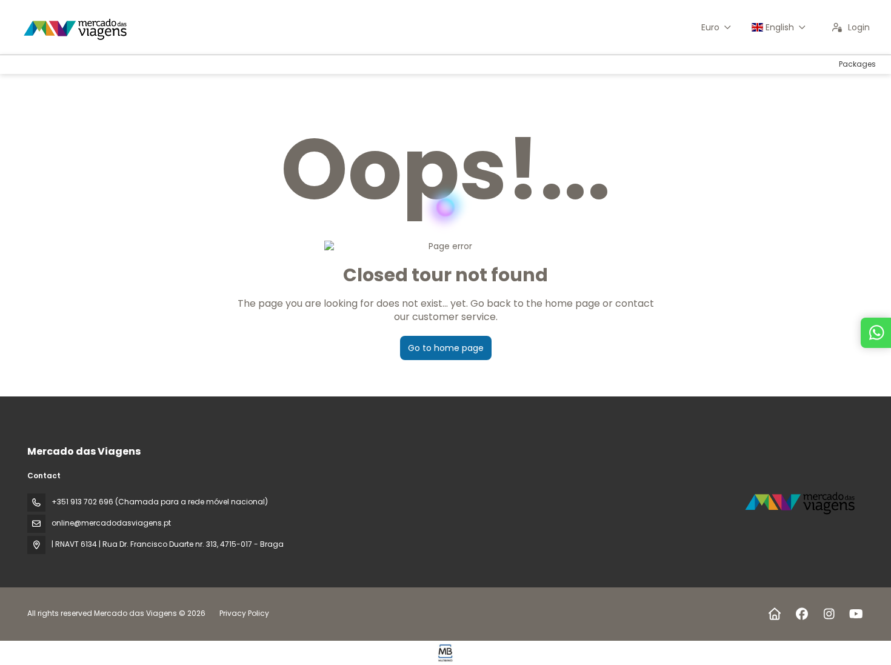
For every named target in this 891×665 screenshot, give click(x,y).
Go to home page (446, 348)
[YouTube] (856, 614)
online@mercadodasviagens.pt (111, 523)
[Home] (774, 614)
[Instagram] (828, 614)
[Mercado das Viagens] (802, 501)
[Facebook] (801, 614)
